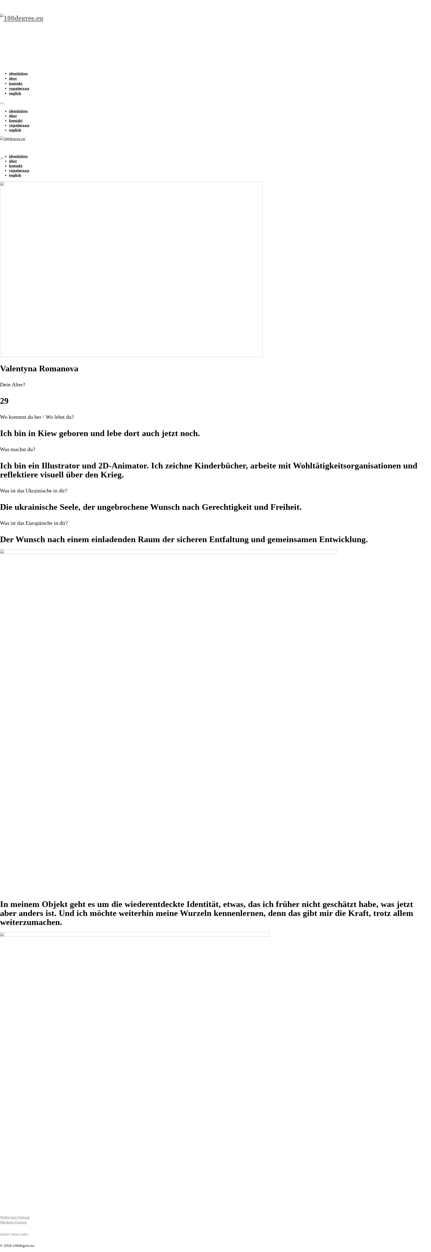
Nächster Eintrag (13, 1222)
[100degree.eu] (215, 34)
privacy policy (20, 1234)
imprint (4, 1234)
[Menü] (2, 103)
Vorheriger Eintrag (15, 1217)
